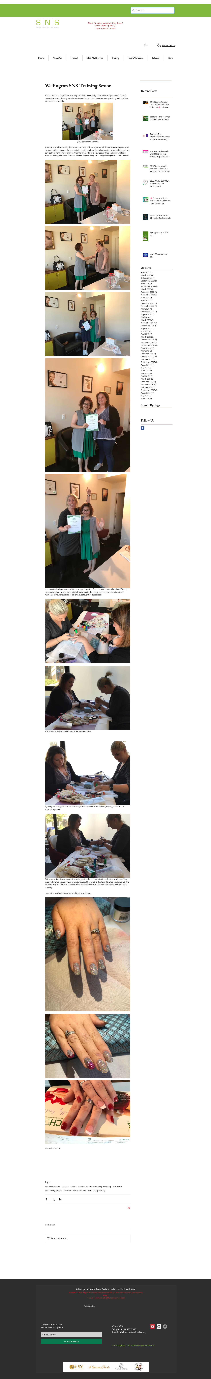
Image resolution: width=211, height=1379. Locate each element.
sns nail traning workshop (100, 1186)
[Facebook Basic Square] (142, 428)
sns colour (87, 1190)
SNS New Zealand (52, 1186)
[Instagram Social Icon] (159, 1326)
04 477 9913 (130, 1329)
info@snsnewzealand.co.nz (132, 1332)
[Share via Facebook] (46, 1199)
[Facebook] (165, 1326)
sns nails (65, 1186)
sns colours (83, 1186)
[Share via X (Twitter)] (53, 1199)
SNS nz (73, 1186)
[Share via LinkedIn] (60, 1199)
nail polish (117, 1186)
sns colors (77, 1190)
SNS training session (53, 1190)
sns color (67, 1190)
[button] (146, 45)
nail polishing (99, 1190)
